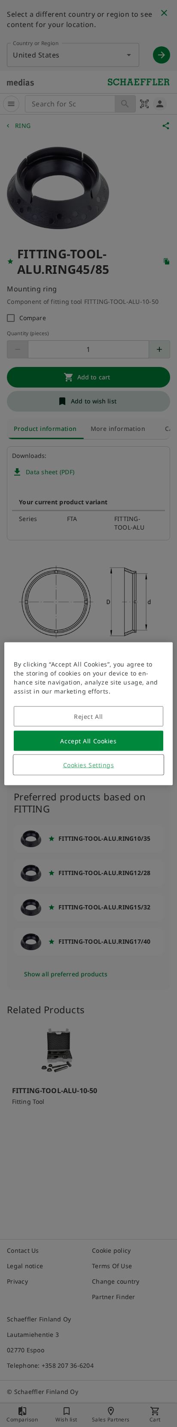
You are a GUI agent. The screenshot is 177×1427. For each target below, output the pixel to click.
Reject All (88, 716)
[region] (88, 713)
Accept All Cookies (88, 740)
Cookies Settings (88, 764)
